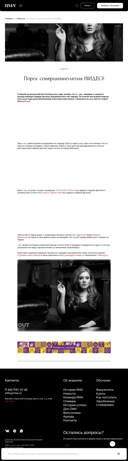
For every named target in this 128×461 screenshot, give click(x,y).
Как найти (10, 401)
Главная (9, 18)
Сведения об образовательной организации (23, 439)
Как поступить (106, 397)
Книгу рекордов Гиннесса (71, 255)
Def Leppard (78, 235)
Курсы (100, 393)
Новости (21, 18)
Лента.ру (102, 255)
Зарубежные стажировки (105, 403)
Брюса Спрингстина (52, 193)
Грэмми (22, 255)
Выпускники (72, 413)
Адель (75, 94)
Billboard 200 (23, 101)
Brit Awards (35, 255)
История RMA (73, 390)
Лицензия (9, 442)
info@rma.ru (13, 393)
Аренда (68, 416)
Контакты (70, 420)
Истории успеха (74, 405)
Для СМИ (69, 409)
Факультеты (105, 390)
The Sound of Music (65, 190)
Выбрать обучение (110, 5)
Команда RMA (73, 397)
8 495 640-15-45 (16, 389)
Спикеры (69, 401)
